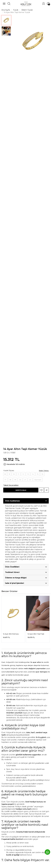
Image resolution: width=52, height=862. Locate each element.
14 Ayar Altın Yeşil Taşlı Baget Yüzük (36, 634)
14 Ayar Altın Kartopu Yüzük (11, 634)
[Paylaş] (46, 490)
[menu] (4, 3)
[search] (9, 3)
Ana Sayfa (5, 10)
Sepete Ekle (20, 490)
